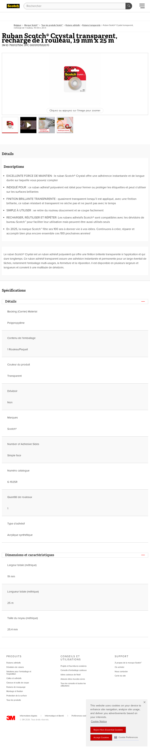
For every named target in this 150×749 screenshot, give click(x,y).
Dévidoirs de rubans (15, 667)
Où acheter (119, 667)
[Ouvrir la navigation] (142, 7)
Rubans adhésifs (13, 663)
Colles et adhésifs (13, 678)
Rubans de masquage (15, 687)
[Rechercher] (128, 6)
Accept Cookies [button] (101, 737)
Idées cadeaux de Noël (70, 674)
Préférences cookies (80, 716)
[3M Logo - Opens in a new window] (13, 6)
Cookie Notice (99, 721)
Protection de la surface (16, 696)
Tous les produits (13, 700)
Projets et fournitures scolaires (74, 666)
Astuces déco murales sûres (73, 679)
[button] (126, 737)
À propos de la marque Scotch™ (128, 663)
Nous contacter (121, 671)
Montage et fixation (14, 691)
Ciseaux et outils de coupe (17, 683)
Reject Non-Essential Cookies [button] (108, 730)
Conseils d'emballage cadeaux (74, 670)
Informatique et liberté (54, 716)
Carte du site (120, 676)
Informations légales (28, 716)
